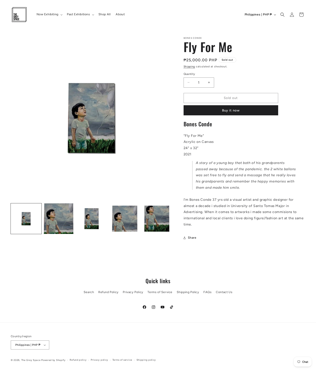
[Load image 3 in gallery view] (91, 218)
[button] (49, 14)
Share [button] (192, 238)
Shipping (189, 66)
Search (89, 292)
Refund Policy (108, 292)
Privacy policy (99, 360)
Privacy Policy (133, 292)
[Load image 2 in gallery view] (59, 218)
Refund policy (78, 360)
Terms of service (122, 360)
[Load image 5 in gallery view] (157, 218)
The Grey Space (31, 360)
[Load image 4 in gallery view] (124, 218)
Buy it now (231, 110)
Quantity (189, 74)
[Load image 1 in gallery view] (26, 218)
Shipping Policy (188, 292)
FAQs (207, 292)
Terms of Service (159, 292)
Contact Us (224, 292)
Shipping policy (146, 360)
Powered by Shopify (53, 360)
